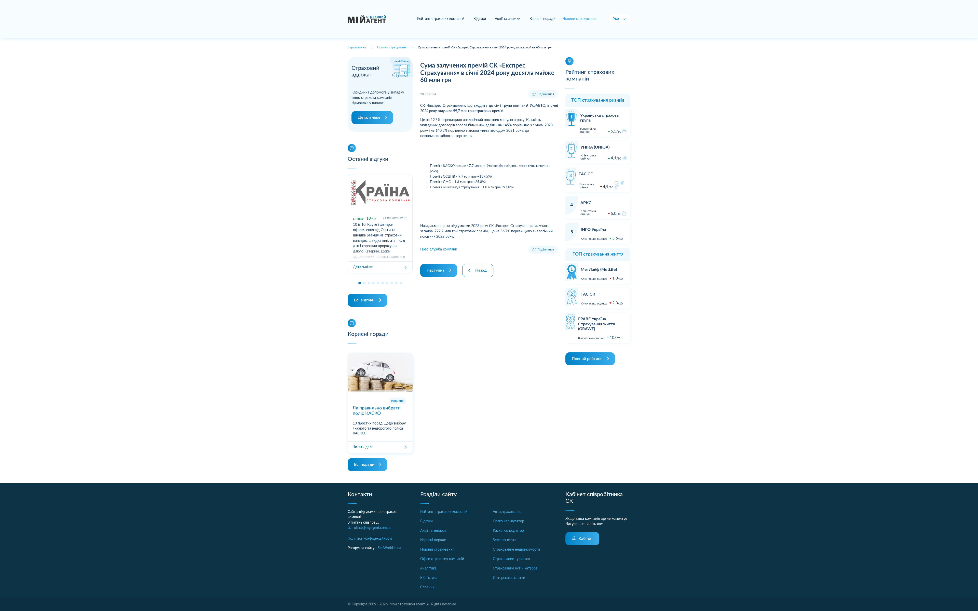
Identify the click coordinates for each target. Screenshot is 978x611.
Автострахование (507, 512)
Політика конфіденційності (370, 538)
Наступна (435, 270)
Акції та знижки (507, 19)
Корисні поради (542, 19)
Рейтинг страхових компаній (440, 19)
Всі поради (364, 464)
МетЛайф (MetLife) (599, 270)
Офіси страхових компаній (442, 559)
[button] (359, 283)
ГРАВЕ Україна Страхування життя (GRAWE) (596, 324)
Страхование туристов (511, 559)
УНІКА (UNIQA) (594, 147)
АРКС (585, 203)
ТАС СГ (586, 174)
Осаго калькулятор (508, 521)
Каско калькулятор (508, 531)
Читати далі (362, 447)
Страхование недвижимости (516, 549)
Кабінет (585, 539)
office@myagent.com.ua (372, 528)
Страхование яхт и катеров (515, 568)
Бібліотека (428, 578)
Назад (481, 270)
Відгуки (479, 19)
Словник (427, 587)
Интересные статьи (509, 578)
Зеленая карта (504, 540)
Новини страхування (437, 549)
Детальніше (369, 117)
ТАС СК (588, 294)
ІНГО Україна (593, 230)
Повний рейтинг (587, 359)
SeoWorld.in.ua (389, 548)
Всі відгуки (364, 300)
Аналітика (428, 568)
